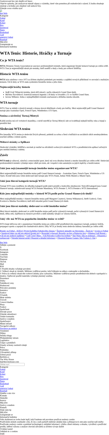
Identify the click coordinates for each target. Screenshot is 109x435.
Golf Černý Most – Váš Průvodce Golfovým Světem (48, 236)
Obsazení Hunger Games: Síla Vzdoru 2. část (76, 238)
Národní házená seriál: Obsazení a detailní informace (33, 238)
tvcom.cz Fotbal (101, 231)
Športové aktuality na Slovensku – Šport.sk (75, 231)
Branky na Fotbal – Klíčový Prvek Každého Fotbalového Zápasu (27, 231)
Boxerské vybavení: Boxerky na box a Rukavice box (63, 233)
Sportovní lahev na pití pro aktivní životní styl (20, 233)
